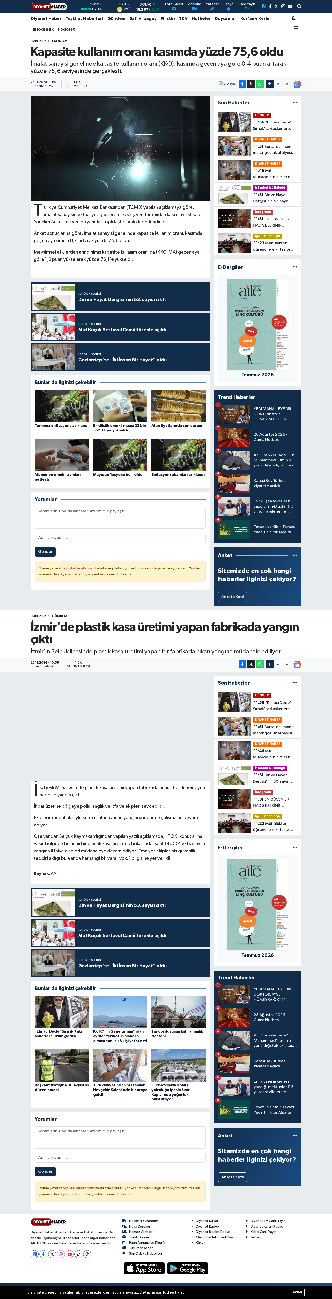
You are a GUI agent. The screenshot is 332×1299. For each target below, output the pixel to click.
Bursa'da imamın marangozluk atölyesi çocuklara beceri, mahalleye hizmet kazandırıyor (274, 150)
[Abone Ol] (297, 84)
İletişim (256, 1237)
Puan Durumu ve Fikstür (147, 1243)
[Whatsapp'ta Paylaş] (260, 84)
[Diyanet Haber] (49, 6)
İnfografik (43, 29)
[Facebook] (43, 1254)
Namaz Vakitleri (141, 1232)
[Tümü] (295, 103)
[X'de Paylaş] (251, 84)
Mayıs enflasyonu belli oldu (117, 475)
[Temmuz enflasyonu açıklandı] (62, 406)
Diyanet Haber (46, 19)
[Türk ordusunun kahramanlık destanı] (178, 1012)
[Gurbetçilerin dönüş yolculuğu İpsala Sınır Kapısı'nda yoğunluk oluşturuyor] (178, 1065)
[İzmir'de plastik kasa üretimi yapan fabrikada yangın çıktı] (120, 728)
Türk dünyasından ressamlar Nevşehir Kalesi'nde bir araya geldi (120, 1089)
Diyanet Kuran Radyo (267, 1226)
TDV (183, 19)
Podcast (66, 29)
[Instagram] (61, 1254)
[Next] (35, 1254)
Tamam (297, 1292)
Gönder (45, 552)
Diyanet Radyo (207, 1226)
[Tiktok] (78, 1254)
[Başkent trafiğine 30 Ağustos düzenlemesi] (62, 1065)
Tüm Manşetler (141, 1248)
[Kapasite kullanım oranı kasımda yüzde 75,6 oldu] (120, 148)
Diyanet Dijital (207, 1221)
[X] (52, 1254)
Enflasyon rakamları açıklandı (178, 475)
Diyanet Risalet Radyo (213, 1232)
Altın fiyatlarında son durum (176, 426)
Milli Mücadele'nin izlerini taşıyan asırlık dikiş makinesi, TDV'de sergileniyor (272, 174)
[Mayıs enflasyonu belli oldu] (120, 455)
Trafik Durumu (140, 1237)
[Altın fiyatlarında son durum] (178, 406)
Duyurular (225, 19)
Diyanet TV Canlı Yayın (268, 1221)
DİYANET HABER (267, 139)
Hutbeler (201, 19)
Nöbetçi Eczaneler (143, 1221)
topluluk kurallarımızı (79, 568)
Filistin (168, 19)
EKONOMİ (60, 41)
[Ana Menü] (295, 27)
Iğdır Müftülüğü (267, 236)
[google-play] (188, 1268)
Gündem (116, 19)
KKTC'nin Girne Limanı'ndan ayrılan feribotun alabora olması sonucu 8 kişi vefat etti (120, 1036)
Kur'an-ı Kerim (255, 19)
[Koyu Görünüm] (294, 19)
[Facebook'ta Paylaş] (242, 84)
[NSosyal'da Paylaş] (227, 84)
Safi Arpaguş (143, 19)
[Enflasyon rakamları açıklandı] (178, 455)
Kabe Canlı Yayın (263, 1232)
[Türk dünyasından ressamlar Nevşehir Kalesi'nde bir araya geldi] (120, 1065)
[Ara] (299, 7)
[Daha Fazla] (270, 84)
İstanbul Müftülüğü (270, 187)
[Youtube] (70, 1254)
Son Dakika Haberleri (145, 1253)
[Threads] (87, 1254)
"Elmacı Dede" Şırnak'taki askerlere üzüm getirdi (272, 126)
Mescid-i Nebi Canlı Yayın (216, 1237)
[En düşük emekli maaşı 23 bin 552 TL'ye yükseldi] (120, 406)
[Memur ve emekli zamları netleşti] (62, 455)
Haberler (38, 41)
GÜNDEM (262, 115)
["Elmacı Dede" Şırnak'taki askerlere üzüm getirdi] (62, 1012)
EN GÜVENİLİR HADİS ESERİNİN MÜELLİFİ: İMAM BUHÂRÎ (274, 222)
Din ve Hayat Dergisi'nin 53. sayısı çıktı (271, 198)
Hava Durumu (139, 1226)
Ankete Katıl (232, 597)
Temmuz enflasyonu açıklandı (61, 426)
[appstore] (144, 1268)
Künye (201, 1243)
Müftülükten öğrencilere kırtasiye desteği (272, 247)
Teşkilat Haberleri (84, 19)
